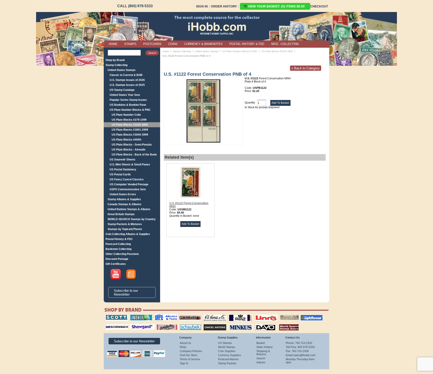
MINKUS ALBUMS (237, 323)
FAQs (183, 347)
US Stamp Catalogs (122, 90)
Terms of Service (190, 359)
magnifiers (110, 323)
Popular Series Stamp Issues (128, 99)
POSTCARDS (152, 44)
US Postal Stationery (123, 169)
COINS (172, 44)
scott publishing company (113, 316)
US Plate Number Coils (126, 114)
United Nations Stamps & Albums (129, 209)
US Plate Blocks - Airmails (128, 149)
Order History (224, 6)
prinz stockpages (236, 314)
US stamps (281, 314)
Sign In (202, 6)
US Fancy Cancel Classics (127, 179)
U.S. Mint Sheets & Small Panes (130, 164)
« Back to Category (305, 68)
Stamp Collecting (116, 65)
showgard (134, 323)
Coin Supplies (226, 351)
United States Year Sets (125, 94)
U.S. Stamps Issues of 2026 (127, 80)
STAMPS (130, 44)
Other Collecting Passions (122, 254)
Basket (260, 343)
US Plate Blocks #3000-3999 (130, 134)
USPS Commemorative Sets (128, 189)
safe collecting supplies (161, 316)
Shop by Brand (115, 60)
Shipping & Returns (263, 353)
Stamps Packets (211, 323)
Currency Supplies (229, 355)
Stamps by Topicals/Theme (125, 229)
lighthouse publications (306, 316)
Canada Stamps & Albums (124, 204)
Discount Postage (117, 259)
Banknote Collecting (118, 249)
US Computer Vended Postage (129, 184)
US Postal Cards (120, 174)
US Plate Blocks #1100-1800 (130, 124)
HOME (113, 44)
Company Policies (191, 351)
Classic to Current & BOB (126, 75)
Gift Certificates (116, 264)
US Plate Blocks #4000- (127, 139)
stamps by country (285, 323)
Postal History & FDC (119, 239)
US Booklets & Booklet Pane (128, 104)
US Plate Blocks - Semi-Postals (132, 144)
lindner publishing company (139, 316)
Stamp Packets (227, 363)
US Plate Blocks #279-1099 (129, 119)
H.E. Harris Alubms (212, 314)
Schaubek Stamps (188, 323)
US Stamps (225, 343)
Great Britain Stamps (121, 214)
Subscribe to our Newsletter (126, 292)
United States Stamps (122, 70)
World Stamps (226, 347)
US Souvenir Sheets (122, 159)
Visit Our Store (188, 355)
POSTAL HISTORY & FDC (247, 44)
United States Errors (123, 194)
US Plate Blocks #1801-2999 (130, 129)
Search (260, 358)
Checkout (319, 6)
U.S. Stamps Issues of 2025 (127, 85)
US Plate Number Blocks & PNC (130, 109)
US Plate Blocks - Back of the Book (134, 154)
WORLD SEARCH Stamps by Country (132, 219)
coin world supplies (188, 314)
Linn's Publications (261, 314)
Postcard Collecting (118, 244)
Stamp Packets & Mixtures (125, 224)
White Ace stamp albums (162, 325)
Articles (260, 362)
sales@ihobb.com (304, 355)
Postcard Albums (228, 359)
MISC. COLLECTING (285, 44)
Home (165, 51)
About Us (185, 343)
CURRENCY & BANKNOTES (203, 44)
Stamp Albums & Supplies (124, 199)
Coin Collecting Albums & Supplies (128, 234)
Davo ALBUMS (259, 323)
